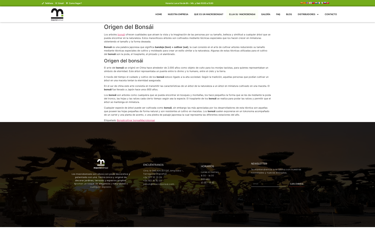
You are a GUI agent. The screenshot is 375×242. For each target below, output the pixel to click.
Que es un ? (208, 14)
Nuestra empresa (178, 14)
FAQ (278, 14)
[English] (307, 3)
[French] (319, 3)
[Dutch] (316, 3)
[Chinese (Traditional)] (313, 3)
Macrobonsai (147, 120)
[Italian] (322, 3)
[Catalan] (304, 3)
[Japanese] (310, 3)
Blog (289, 14)
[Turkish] (328, 3)
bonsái (121, 34)
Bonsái (120, 120)
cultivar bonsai (132, 120)
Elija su (242, 14)
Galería (265, 14)
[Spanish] (301, 3)
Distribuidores (306, 14)
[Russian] (325, 3)
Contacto (331, 14)
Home (158, 14)
